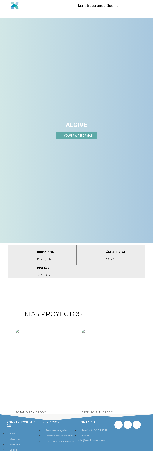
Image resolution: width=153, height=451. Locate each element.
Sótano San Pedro (30, 412)
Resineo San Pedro (97, 412)
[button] (76, 135)
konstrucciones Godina (98, 5)
